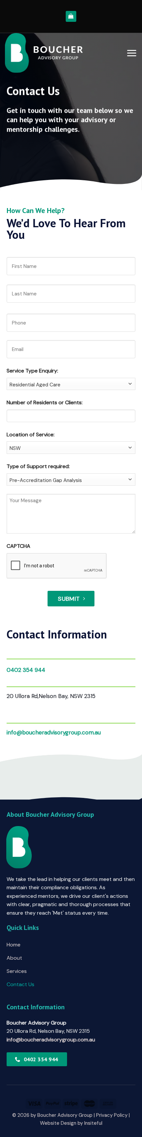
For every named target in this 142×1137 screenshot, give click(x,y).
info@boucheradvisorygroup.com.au (54, 732)
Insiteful (93, 1123)
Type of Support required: (38, 466)
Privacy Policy (111, 1115)
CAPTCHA (18, 546)
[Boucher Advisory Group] (44, 53)
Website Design (58, 1123)
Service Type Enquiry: (32, 370)
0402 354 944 (26, 670)
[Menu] (131, 53)
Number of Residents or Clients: (45, 402)
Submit (69, 599)
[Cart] (71, 16)
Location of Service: (30, 434)
